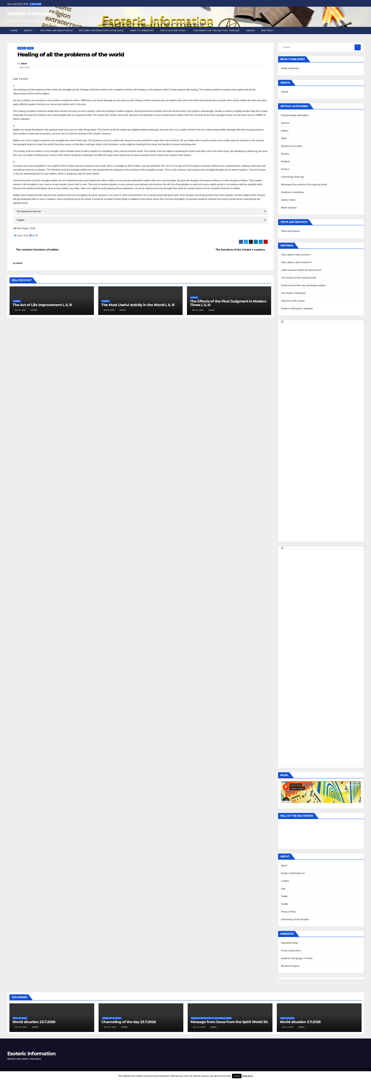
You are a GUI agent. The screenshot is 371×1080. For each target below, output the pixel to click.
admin (24, 63)
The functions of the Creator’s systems (240, 249)
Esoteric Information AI (56, 30)
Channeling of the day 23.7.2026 (128, 1022)
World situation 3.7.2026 (300, 1022)
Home (13, 30)
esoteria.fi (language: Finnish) (296, 958)
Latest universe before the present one (301, 270)
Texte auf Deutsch (172, 30)
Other (30, 48)
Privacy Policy (288, 911)
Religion (285, 161)
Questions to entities (291, 146)
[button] (362, 30)
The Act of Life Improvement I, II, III (42, 305)
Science (285, 169)
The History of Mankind (293, 293)
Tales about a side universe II (296, 262)
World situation (289, 207)
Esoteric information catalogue (101, 30)
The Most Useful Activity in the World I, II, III (137, 305)
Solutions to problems (292, 192)
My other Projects (290, 966)
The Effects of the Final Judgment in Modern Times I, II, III (228, 303)
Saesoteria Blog (289, 943)
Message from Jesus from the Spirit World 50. (229, 1022)
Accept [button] (237, 1076)
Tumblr (284, 904)
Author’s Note (288, 200)
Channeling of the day (292, 177)
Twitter (284, 896)
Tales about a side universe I (296, 254)
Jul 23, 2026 (21, 1027)
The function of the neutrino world (298, 277)
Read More (247, 1076)
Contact (285, 881)
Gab (283, 888)
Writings (267, 30)
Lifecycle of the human (293, 301)
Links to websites (142, 30)
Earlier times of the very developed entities (303, 285)
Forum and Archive (291, 950)
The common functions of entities (37, 249)
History (284, 130)
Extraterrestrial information (295, 115)
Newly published (290, 68)
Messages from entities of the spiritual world (304, 184)
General (21, 48)
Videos (250, 30)
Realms (285, 154)
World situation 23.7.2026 (33, 1022)
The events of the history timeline (216, 30)
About (28, 30)
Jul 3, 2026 (287, 1027)
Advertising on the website (295, 919)
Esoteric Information (31, 13)
